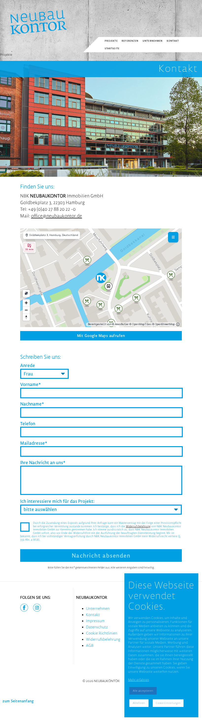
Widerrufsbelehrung (138, 526)
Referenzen (130, 40)
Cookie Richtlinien (101, 633)
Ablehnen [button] (139, 703)
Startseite (112, 48)
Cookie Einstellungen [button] (168, 703)
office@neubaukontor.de (56, 215)
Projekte (111, 40)
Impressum (95, 620)
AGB (89, 645)
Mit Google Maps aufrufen (101, 335)
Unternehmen (153, 40)
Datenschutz (97, 627)
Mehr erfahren (138, 680)
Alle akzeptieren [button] (143, 691)
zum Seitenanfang (18, 700)
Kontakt (173, 40)
